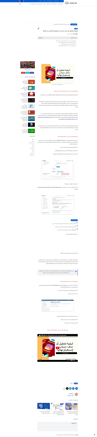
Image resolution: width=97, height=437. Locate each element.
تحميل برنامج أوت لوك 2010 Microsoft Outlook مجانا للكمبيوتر (23, 113)
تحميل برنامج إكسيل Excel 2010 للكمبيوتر (24, 88)
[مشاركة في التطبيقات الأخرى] (64, 388)
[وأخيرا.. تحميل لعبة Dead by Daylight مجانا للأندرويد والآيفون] (31, 100)
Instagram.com (60, 140)
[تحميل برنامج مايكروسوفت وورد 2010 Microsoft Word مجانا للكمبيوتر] (31, 106)
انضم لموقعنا (27, 64)
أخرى (33, 151)
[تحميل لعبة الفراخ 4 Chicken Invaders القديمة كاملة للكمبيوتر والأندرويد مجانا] (31, 94)
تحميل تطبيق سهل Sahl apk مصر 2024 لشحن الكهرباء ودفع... (72, 413)
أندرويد (33, 141)
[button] (73, 388)
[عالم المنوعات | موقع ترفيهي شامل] (71, 3)
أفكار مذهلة (32, 153)
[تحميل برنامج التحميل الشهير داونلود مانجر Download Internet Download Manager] (31, 125)
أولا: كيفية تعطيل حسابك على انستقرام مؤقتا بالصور (67, 42)
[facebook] (23, 1)
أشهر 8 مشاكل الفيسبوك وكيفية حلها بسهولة (45, 412)
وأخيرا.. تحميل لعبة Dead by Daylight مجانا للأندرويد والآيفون (24, 101)
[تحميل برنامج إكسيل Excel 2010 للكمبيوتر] (31, 88)
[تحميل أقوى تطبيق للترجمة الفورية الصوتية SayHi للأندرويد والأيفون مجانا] (31, 118)
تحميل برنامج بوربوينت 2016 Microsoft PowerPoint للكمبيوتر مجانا (24, 83)
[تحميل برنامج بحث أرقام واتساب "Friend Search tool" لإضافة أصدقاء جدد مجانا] (31, 131)
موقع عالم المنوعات (70, 395)
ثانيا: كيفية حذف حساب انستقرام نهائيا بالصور (68, 44)
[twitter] (21, 1)
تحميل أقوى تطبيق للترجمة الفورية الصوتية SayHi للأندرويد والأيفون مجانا (24, 119)
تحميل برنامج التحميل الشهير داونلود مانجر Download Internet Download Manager (23, 125)
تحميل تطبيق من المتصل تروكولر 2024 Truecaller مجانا (66, 230)
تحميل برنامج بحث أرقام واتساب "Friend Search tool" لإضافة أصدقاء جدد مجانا (23, 132)
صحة (33, 146)
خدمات (76, 28)
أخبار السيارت (32, 155)
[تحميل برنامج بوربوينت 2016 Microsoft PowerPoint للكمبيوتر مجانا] (31, 82)
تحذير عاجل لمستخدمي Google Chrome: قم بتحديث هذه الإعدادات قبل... (64, 223)
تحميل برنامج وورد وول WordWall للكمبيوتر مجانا (61, 24)
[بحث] (20, 4)
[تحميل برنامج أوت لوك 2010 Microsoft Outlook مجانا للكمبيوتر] (31, 112)
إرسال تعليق (74, 423)
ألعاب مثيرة (32, 148)
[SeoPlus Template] (77, 435)
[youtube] (20, 1)
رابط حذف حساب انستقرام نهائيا (59, 285)
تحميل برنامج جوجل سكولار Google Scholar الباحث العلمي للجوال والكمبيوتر (58, 413)
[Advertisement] (48, 15)
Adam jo (71, 393)
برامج (33, 139)
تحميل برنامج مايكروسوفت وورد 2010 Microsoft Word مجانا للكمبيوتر (24, 107)
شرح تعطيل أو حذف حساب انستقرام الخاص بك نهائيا (67, 45)
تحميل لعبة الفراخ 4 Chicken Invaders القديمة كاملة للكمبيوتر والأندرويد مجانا (23, 95)
